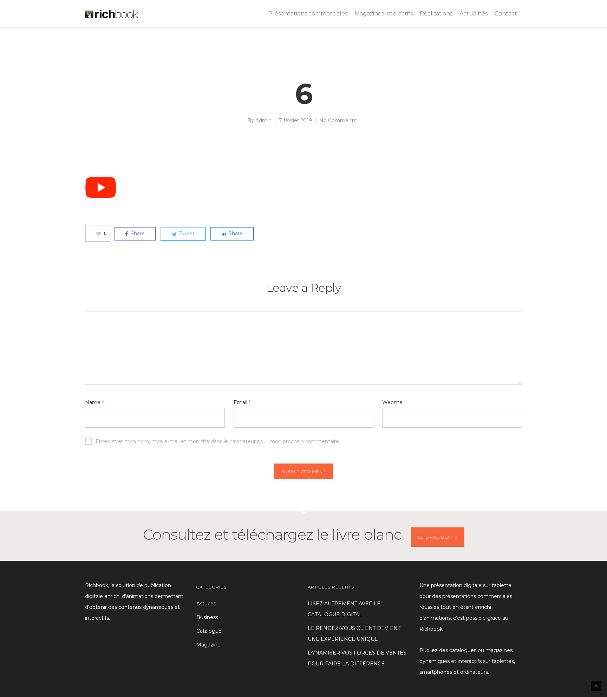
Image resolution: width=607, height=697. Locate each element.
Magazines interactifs (383, 13)
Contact (506, 13)
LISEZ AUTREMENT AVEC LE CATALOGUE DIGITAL (344, 609)
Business (207, 617)
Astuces (206, 603)
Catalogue (209, 631)
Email (242, 402)
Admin (263, 120)
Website (392, 402)
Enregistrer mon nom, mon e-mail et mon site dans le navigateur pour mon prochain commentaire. (218, 441)
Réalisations (436, 13)
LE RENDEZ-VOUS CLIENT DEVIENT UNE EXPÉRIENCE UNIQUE (354, 633)
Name (94, 402)
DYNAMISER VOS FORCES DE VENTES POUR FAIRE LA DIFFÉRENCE (357, 658)
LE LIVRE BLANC (437, 537)
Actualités (473, 13)
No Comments (337, 120)
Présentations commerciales (307, 13)
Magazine (208, 645)
